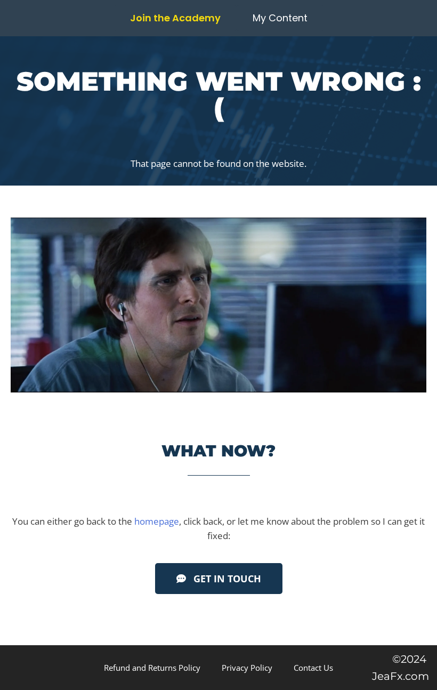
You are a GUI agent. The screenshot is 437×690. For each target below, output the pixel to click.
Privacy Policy (247, 667)
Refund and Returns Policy (152, 667)
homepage (156, 521)
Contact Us (313, 667)
